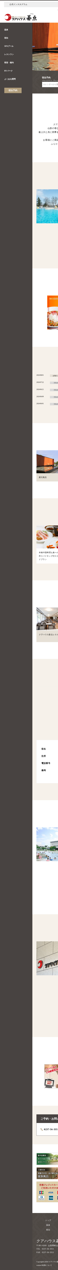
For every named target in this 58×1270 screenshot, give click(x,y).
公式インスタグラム (18, 4)
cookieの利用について (44, 1265)
